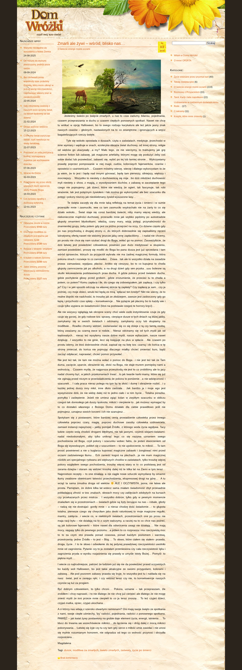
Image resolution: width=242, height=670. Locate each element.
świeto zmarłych (109, 650)
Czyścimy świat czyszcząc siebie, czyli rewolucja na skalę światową (37, 139)
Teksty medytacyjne (184, 82)
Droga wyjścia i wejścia (36, 126)
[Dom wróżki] (44, 29)
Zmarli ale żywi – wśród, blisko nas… (91, 43)
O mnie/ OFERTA (182, 60)
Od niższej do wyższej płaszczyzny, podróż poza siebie (37, 64)
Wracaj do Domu (32, 173)
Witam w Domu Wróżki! (186, 55)
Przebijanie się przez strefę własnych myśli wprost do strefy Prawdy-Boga (37, 186)
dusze (67, 650)
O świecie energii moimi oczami (74, 49)
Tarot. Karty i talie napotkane (188, 97)
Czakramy (179, 111)
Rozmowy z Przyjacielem (187, 92)
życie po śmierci (141, 650)
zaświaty (126, 650)
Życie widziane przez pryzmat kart (191, 77)
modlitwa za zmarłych (86, 650)
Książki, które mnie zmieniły (188, 116)
